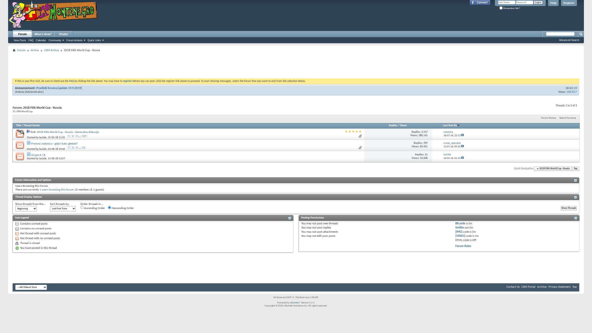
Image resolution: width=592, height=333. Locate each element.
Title (18, 125)
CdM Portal (528, 286)
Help (553, 3)
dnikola (19, 91)
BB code (460, 223)
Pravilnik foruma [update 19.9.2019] (59, 88)
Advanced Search (569, 40)
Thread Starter (32, 125)
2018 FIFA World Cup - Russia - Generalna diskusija (68, 132)
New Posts (20, 40)
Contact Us (513, 286)
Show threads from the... (30, 204)
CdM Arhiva (51, 50)
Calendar (41, 40)
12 (83, 148)
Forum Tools (547, 118)
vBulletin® (295, 303)
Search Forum (566, 118)
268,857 (572, 91)
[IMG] (458, 231)
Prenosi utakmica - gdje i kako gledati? (54, 143)
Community (55, 40)
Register (569, 3)
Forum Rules (463, 246)
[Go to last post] (462, 135)
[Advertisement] (296, 63)
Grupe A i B (38, 155)
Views (403, 125)
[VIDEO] (460, 235)
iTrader (63, 34)
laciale (42, 137)
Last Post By (450, 125)
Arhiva (35, 50)
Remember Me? (511, 8)
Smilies (459, 227)
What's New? (43, 34)
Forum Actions (74, 40)
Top (575, 168)
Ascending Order (94, 208)
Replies (393, 125)
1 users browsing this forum (57, 189)
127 (84, 136)
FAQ (31, 40)
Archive (542, 286)
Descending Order (122, 208)
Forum (22, 34)
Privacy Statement (559, 286)
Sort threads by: (59, 204)
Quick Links (94, 40)
